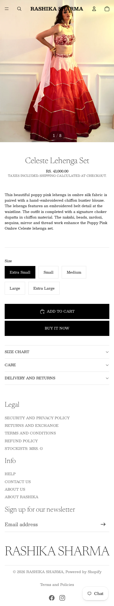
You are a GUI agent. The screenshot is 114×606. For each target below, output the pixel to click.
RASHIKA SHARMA (44, 572)
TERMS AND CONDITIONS (30, 433)
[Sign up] (103, 524)
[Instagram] (62, 597)
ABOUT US (15, 489)
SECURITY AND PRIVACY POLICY (37, 417)
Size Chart (17, 352)
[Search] (19, 8)
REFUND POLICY (21, 440)
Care (10, 365)
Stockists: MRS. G (24, 448)
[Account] (94, 8)
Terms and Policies (57, 584)
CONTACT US (18, 481)
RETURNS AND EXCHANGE (31, 425)
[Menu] (6, 8)
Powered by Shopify (83, 572)
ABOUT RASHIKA (21, 497)
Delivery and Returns (30, 378)
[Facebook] (51, 597)
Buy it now (57, 328)
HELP (10, 474)
